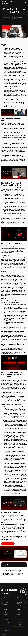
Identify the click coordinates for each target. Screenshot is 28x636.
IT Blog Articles (20, 622)
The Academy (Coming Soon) (19, 627)
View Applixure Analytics (8, 543)
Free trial (6, 614)
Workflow (6, 602)
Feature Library (20, 600)
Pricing (5, 612)
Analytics (6, 600)
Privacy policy (4, 633)
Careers (18, 614)
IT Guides (18, 624)
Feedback (6, 604)
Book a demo (7, 619)
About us (18, 612)
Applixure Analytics (12, 536)
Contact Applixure (8, 622)
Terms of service (12, 633)
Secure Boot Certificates (19, 606)
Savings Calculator (20, 619)
